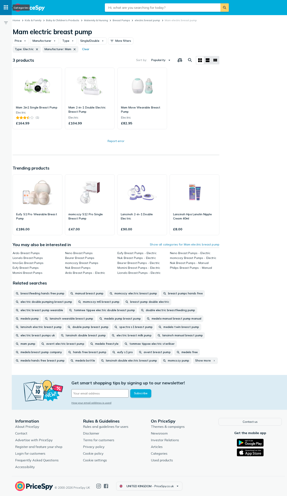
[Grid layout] (200, 60)
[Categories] (6, 7)
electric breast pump (147, 20)
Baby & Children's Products (62, 20)
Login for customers (30, 453)
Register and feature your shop (38, 447)
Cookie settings (95, 460)
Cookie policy (93, 453)
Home (16, 20)
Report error (116, 141)
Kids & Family (33, 20)
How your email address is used (91, 402)
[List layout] (207, 60)
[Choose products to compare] (180, 60)
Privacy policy (94, 447)
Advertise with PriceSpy (34, 440)
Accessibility (25, 467)
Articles (157, 447)
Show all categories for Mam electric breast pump (184, 244)
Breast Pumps (121, 20)
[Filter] (6, 22)
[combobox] (162, 7)
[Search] (224, 7)
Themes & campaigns (168, 426)
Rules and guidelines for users (105, 426)
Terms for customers (98, 440)
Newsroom (159, 433)
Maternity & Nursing (96, 20)
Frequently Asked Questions (37, 460)
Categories (159, 453)
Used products (162, 460)
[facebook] (106, 486)
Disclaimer (91, 433)
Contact (21, 433)
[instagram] (98, 486)
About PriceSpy (27, 426)
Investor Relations (165, 440)
